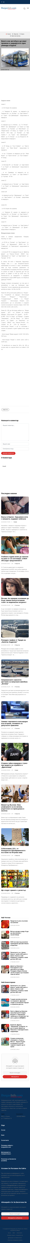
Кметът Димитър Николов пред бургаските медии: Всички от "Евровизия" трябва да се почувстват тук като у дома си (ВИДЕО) (19, 1015)
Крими (15, 522)
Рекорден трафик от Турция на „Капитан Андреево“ (13, 641)
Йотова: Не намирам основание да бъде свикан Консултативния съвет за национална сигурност (15, 600)
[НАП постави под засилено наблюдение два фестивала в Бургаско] (5, 945)
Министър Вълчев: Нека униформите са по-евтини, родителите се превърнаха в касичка (12, 808)
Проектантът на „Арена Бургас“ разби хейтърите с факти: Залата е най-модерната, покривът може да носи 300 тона (19, 956)
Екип (2, 1135)
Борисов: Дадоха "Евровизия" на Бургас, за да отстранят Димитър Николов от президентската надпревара (19, 1028)
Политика (17, 605)
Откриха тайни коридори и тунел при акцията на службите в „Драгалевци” (14, 765)
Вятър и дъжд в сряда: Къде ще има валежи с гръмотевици (19, 933)
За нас (3, 1130)
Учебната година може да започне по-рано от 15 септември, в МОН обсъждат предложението (14, 559)
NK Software (17, 1230)
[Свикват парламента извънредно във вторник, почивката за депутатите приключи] (15, 710)
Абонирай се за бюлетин (15, 1218)
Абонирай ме (15, 1076)
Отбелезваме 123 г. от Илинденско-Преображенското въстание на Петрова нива (13, 850)
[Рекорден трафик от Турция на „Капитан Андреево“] (15, 629)
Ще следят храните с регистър (13, 890)
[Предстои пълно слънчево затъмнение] (5, 924)
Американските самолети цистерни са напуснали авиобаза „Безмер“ (14, 682)
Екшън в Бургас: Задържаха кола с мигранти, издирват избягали (14, 518)
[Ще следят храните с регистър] (15, 879)
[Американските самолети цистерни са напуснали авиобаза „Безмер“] (15, 668)
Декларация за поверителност (15, 1237)
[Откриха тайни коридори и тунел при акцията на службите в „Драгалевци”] (15, 752)
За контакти (5, 1140)
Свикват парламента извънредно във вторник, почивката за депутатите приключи (14, 723)
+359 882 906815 (20, 1116)
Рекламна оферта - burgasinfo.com (15, 1235)
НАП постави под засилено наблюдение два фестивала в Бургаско (19, 943)
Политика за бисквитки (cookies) (15, 1240)
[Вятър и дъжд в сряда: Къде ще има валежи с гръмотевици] (5, 935)
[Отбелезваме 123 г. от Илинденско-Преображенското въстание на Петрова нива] (15, 837)
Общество (18, 67)
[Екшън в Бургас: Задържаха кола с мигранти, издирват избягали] (15, 505)
